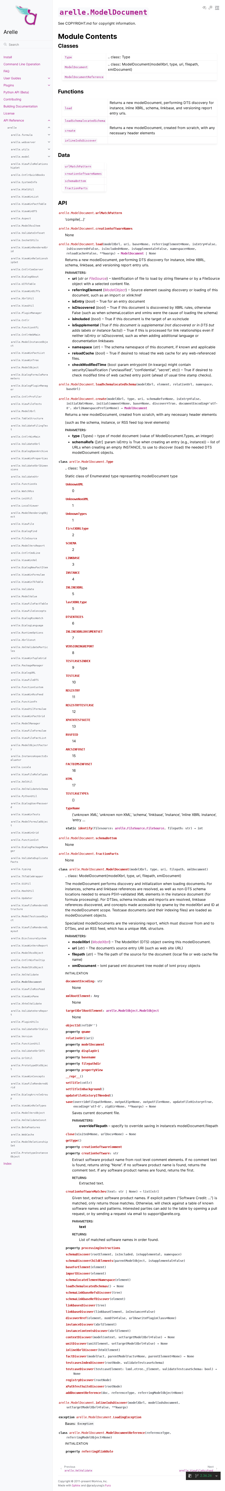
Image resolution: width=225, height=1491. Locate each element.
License (9, 113)
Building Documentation (21, 106)
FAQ (6, 71)
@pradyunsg (94, 1485)
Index (8, 1163)
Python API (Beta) (16, 92)
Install (8, 57)
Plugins (9, 85)
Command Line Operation (22, 64)
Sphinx (76, 1485)
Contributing (12, 99)
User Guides (12, 78)
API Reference (14, 120)
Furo (108, 1485)
